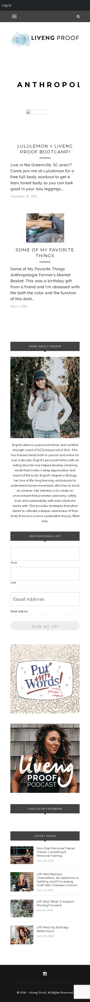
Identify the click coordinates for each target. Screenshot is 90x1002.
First (14, 562)
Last (13, 582)
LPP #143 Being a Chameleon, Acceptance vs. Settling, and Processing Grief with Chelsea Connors (58, 879)
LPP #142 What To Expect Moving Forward (55, 903)
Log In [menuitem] (6, 5)
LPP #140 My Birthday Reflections (53, 929)
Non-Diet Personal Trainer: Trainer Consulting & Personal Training (56, 851)
